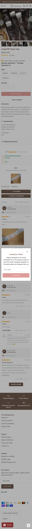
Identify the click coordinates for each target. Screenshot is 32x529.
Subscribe (16, 275)
